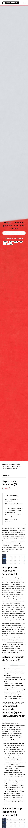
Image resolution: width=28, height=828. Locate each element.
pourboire (10, 244)
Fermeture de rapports (11, 468)
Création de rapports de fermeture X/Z (13, 619)
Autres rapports (16, 466)
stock (11, 241)
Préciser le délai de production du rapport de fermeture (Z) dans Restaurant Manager (14, 510)
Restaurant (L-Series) (11, 2)
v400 (5, 244)
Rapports (7, 466)
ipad (21, 241)
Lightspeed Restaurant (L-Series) (11, 464)
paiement (16, 241)
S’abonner (6, 488)
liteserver (5, 241)
